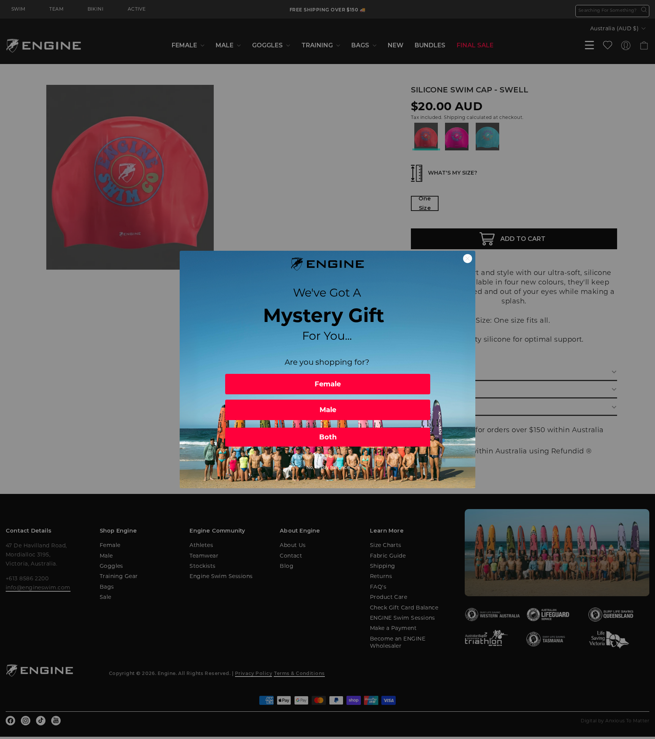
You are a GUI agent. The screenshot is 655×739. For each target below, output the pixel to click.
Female (328, 384)
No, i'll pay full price (327, 467)
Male (328, 410)
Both (328, 437)
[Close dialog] (467, 258)
